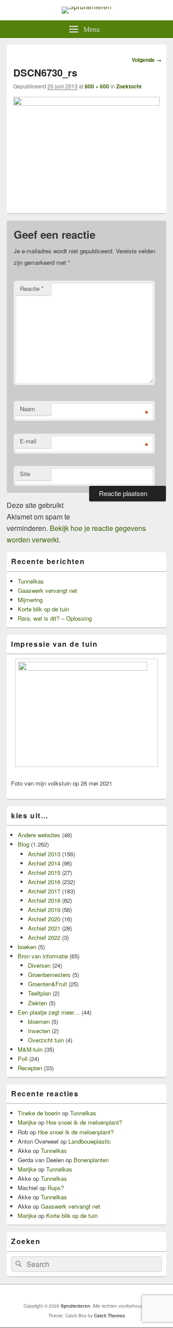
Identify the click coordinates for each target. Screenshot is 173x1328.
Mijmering (30, 599)
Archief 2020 (44, 919)
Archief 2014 (44, 863)
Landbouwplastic (89, 1141)
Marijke (27, 1122)
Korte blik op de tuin (43, 609)
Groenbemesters (49, 974)
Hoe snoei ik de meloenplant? (84, 1122)
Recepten (30, 1068)
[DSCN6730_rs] (86, 103)
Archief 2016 (44, 882)
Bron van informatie (43, 956)
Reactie (31, 288)
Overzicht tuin (46, 1040)
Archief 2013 (44, 854)
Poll (23, 1058)
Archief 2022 (44, 937)
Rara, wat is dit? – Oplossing (55, 618)
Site (25, 473)
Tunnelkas (31, 581)
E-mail (28, 441)
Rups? (55, 1187)
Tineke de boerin (39, 1113)
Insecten (39, 1031)
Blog (23, 844)
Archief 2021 (44, 928)
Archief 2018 (44, 900)
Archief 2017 (44, 891)
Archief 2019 (44, 909)
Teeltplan (39, 993)
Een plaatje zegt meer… (49, 1012)
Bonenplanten (91, 1160)
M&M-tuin (30, 1049)
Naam (27, 409)
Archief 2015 (44, 872)
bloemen (39, 1021)
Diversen (39, 965)
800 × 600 (97, 86)
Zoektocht (129, 86)
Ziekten (37, 1003)
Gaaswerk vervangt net (47, 590)
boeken (27, 947)
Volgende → (146, 60)
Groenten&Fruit (47, 984)
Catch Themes (109, 1316)
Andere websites (39, 835)
